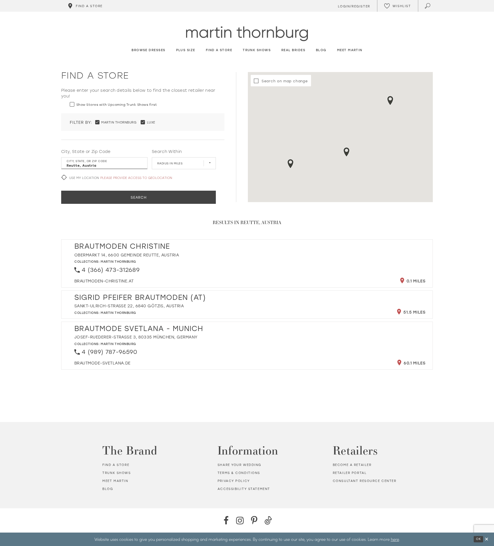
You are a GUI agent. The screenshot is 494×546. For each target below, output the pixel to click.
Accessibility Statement (244, 489)
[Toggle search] (428, 6)
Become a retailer (352, 465)
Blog (107, 489)
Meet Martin (115, 481)
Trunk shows (116, 473)
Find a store (115, 465)
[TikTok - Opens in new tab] (268, 520)
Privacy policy (234, 481)
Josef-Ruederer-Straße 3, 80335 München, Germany (136, 337)
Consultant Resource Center (365, 481)
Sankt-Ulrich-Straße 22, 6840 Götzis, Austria (129, 305)
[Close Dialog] (486, 539)
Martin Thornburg (118, 261)
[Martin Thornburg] (247, 33)
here (395, 539)
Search (139, 197)
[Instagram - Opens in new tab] (240, 520)
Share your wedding (239, 465)
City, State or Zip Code (86, 151)
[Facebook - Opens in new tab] (226, 520)
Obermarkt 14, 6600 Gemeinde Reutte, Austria (126, 255)
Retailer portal (350, 473)
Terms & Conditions (239, 473)
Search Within (167, 151)
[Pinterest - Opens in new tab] (254, 520)
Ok (478, 539)
